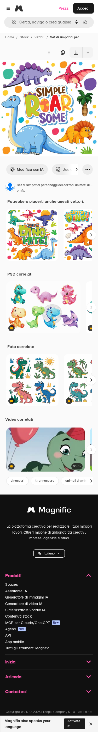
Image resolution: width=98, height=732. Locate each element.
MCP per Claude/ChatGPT (32, 622)
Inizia (10, 661)
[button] (49, 553)
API (8, 635)
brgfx (21, 190)
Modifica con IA (30, 169)
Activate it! (73, 723)
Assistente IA (16, 591)
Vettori (39, 37)
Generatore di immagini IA (26, 597)
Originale (34, 69)
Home (9, 37)
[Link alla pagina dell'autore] (10, 187)
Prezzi (64, 8)
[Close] (91, 724)
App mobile (14, 641)
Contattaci (16, 691)
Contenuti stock (18, 616)
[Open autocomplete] (11, 22)
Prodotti (13, 575)
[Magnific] (49, 511)
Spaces (11, 584)
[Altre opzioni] (49, 52)
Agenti (15, 629)
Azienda (13, 676)
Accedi (83, 8)
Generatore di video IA (23, 603)
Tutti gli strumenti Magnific (27, 648)
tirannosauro (44, 481)
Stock (24, 37)
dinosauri (17, 481)
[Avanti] (76, 169)
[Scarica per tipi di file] (87, 52)
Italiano (49, 553)
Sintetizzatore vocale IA (25, 610)
